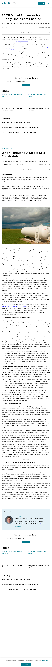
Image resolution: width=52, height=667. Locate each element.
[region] (26, 662)
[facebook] (21, 32)
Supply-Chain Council (22, 41)
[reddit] (28, 32)
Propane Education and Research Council (14, 306)
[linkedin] (23, 32)
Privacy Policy (45, 660)
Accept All (26, 664)
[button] (3, 4)
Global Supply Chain (7, 11)
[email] (31, 32)
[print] (49, 32)
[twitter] (26, 32)
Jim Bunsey (5, 164)
